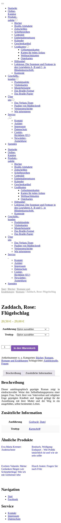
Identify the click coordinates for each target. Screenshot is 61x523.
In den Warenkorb (24, 348)
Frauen (4, 363)
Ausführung (9, 329)
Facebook (13, 499)
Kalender (19, 40)
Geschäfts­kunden (13, 218)
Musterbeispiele (22, 87)
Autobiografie (51, 360)
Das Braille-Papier (23, 93)
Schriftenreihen (22, 31)
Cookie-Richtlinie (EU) (22, 134)
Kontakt (18, 120)
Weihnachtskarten (30, 55)
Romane (20, 291)
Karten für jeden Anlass (33, 52)
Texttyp (9, 334)
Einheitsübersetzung (24, 37)
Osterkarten (27, 58)
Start (3, 289)
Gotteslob (19, 34)
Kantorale (19, 73)
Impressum (20, 126)
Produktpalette (21, 82)
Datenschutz (20, 129)
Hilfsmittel (19, 61)
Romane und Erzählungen (14, 360)
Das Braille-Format (24, 90)
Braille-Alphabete (23, 26)
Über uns (10, 238)
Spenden (12, 144)
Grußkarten (20, 46)
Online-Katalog (12, 12)
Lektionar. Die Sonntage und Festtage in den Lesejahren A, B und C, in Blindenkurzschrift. (35, 67)
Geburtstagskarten (30, 49)
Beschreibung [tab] (13, 373)
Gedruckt (34, 421)
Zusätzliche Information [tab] (39, 373)
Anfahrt (18, 123)
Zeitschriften (20, 29)
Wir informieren (22, 111)
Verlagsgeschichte (23, 108)
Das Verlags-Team (23, 102)
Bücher (18, 23)
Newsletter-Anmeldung (20, 139)
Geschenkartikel (22, 43)
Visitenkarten (21, 85)
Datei (43, 421)
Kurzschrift (34, 428)
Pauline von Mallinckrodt (27, 105)
